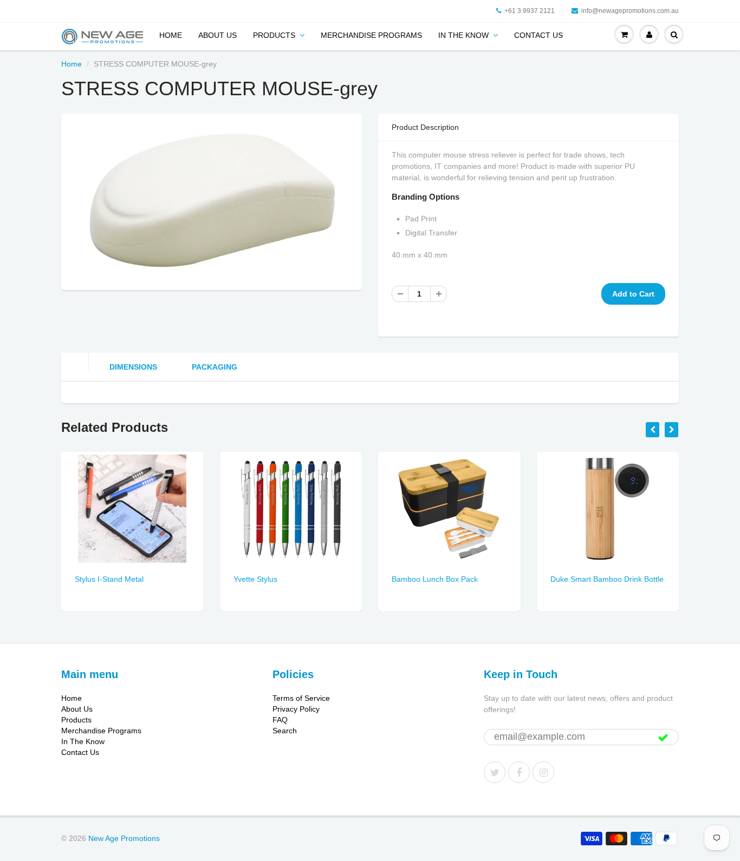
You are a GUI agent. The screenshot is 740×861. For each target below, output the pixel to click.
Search (284, 730)
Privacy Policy (296, 709)
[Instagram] (543, 772)
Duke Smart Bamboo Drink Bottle (607, 579)
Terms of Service (301, 698)
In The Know (463, 35)
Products (274, 35)
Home (170, 35)
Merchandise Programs (371, 35)
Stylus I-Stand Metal (109, 579)
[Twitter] (494, 772)
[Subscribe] (663, 737)
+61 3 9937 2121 (529, 11)
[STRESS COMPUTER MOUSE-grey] (211, 200)
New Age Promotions (124, 838)
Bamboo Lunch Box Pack (435, 579)
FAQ (280, 719)
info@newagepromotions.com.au (630, 11)
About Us (217, 35)
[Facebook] (519, 772)
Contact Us (538, 35)
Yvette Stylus (255, 579)
